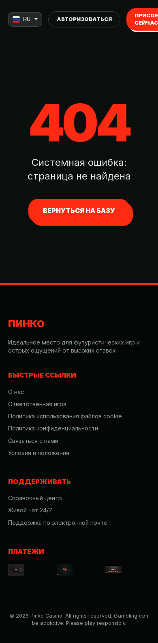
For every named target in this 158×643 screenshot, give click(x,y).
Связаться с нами (33, 440)
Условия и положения (38, 452)
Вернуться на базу (79, 211)
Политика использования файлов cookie (65, 416)
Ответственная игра (37, 404)
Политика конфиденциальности (53, 428)
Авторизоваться (84, 19)
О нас (16, 391)
